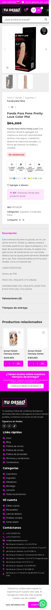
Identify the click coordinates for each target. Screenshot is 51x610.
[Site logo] (11, 10)
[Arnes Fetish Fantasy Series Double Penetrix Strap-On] (37, 338)
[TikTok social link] (14, 426)
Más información (15, 605)
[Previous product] (8, 107)
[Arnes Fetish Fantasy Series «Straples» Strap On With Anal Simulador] (13, 338)
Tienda (18, 97)
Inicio (9, 97)
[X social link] (23, 220)
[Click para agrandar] (7, 67)
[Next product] (15, 107)
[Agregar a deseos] (19, 332)
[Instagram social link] (4, 426)
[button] (5, 49)
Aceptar (35, 605)
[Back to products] (12, 107)
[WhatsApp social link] (9, 426)
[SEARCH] (46, 19)
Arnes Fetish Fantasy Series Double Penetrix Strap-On (36, 355)
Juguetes (29, 97)
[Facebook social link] (20, 220)
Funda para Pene (16, 101)
